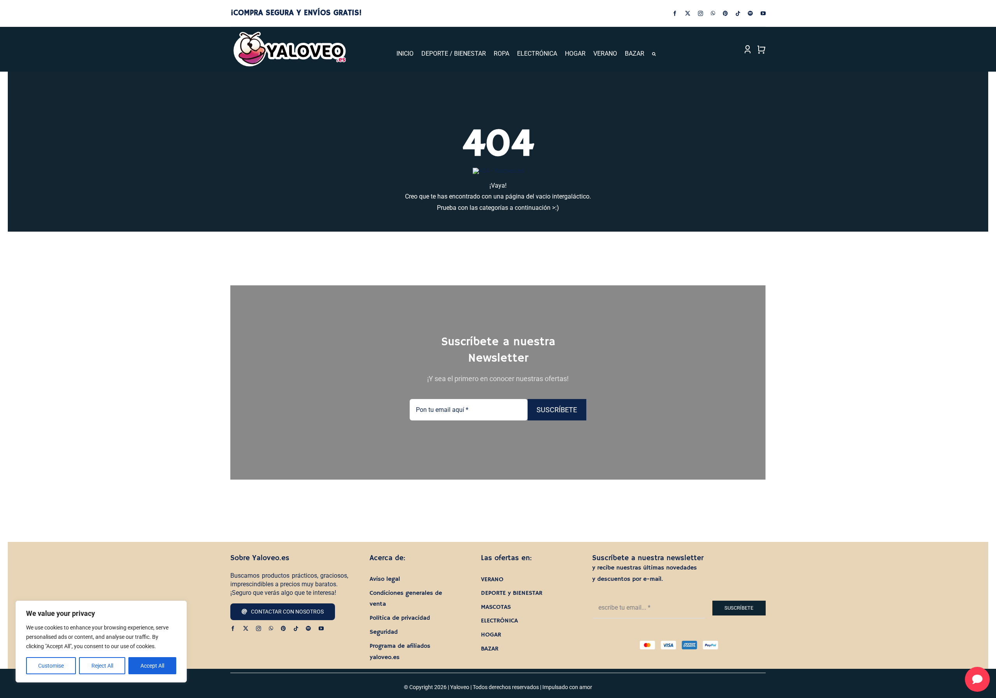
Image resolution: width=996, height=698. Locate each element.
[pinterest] (725, 13)
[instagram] (700, 13)
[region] (101, 641)
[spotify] (750, 13)
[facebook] (674, 13)
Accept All (152, 666)
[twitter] (687, 13)
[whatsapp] (713, 13)
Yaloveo (459, 687)
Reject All (102, 666)
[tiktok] (738, 13)
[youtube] (763, 13)
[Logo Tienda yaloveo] (289, 33)
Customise (51, 666)
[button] (654, 54)
